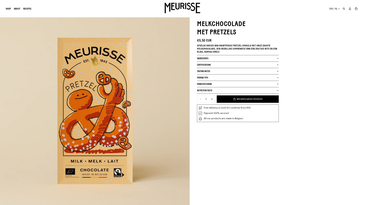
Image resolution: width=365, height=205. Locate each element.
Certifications (204, 64)
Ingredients (202, 58)
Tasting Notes (203, 71)
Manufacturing (204, 84)
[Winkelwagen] (356, 9)
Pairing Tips (202, 77)
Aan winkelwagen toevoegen (249, 99)
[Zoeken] (344, 9)
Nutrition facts (204, 90)
